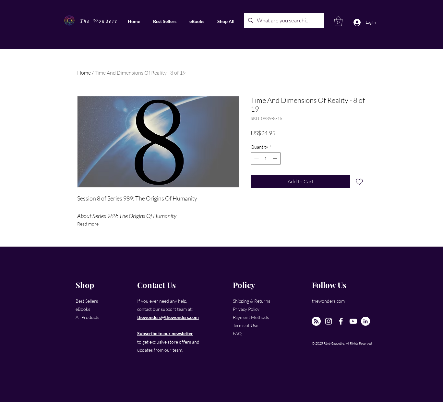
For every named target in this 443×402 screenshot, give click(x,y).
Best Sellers (87, 301)
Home (84, 72)
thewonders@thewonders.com (168, 317)
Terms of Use (245, 325)
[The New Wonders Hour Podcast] (316, 321)
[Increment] (275, 158)
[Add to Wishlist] (359, 181)
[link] (338, 21)
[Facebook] (340, 321)
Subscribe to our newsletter (165, 333)
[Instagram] (328, 321)
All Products (87, 317)
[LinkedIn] (365, 321)
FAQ (237, 333)
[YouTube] (353, 321)
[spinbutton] (265, 158)
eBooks (83, 309)
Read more (88, 223)
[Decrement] (256, 158)
